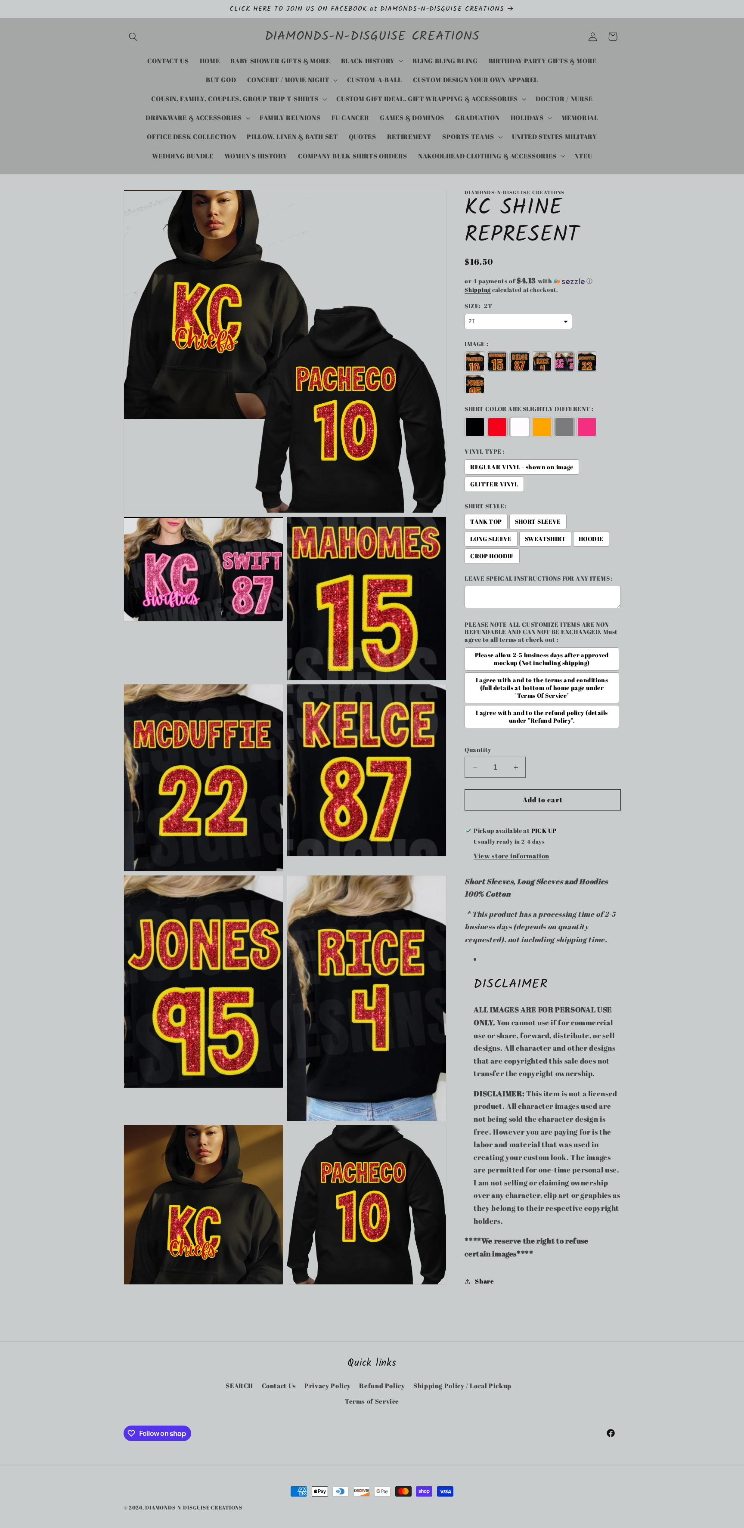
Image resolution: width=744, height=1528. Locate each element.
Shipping (478, 290)
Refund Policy (382, 1385)
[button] (133, 36)
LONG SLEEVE (491, 539)
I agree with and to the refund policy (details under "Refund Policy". (542, 716)
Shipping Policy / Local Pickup (462, 1385)
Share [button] (484, 1281)
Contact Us (279, 1385)
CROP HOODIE (492, 556)
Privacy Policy (327, 1385)
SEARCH (239, 1385)
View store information (511, 856)
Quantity (478, 750)
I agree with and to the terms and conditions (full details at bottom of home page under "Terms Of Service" (542, 687)
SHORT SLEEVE (538, 522)
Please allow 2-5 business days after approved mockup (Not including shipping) (542, 659)
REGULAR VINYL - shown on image (522, 467)
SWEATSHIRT (545, 539)
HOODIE (591, 539)
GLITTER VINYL (494, 484)
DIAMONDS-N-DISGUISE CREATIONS (193, 1507)
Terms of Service (372, 1401)
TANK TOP (486, 522)
